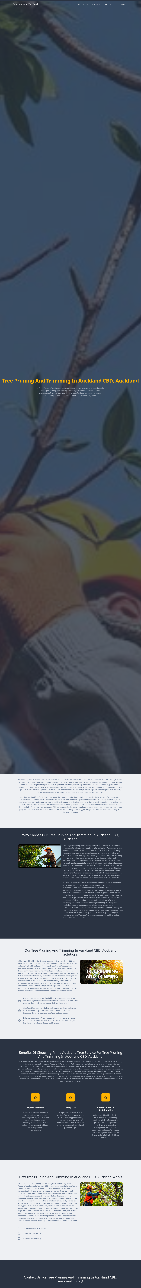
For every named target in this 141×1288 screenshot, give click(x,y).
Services (85, 4)
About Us (113, 4)
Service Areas (96, 4)
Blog (105, 4)
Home (77, 4)
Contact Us (124, 4)
